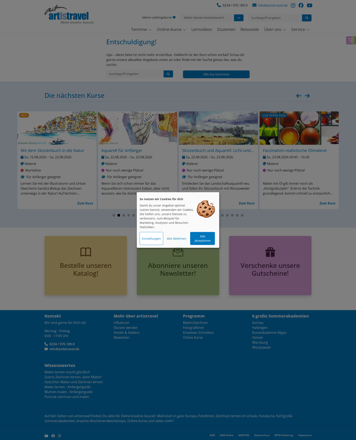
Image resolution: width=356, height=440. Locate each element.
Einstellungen (151, 238)
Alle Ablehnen (176, 238)
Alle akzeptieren (202, 238)
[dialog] (178, 220)
